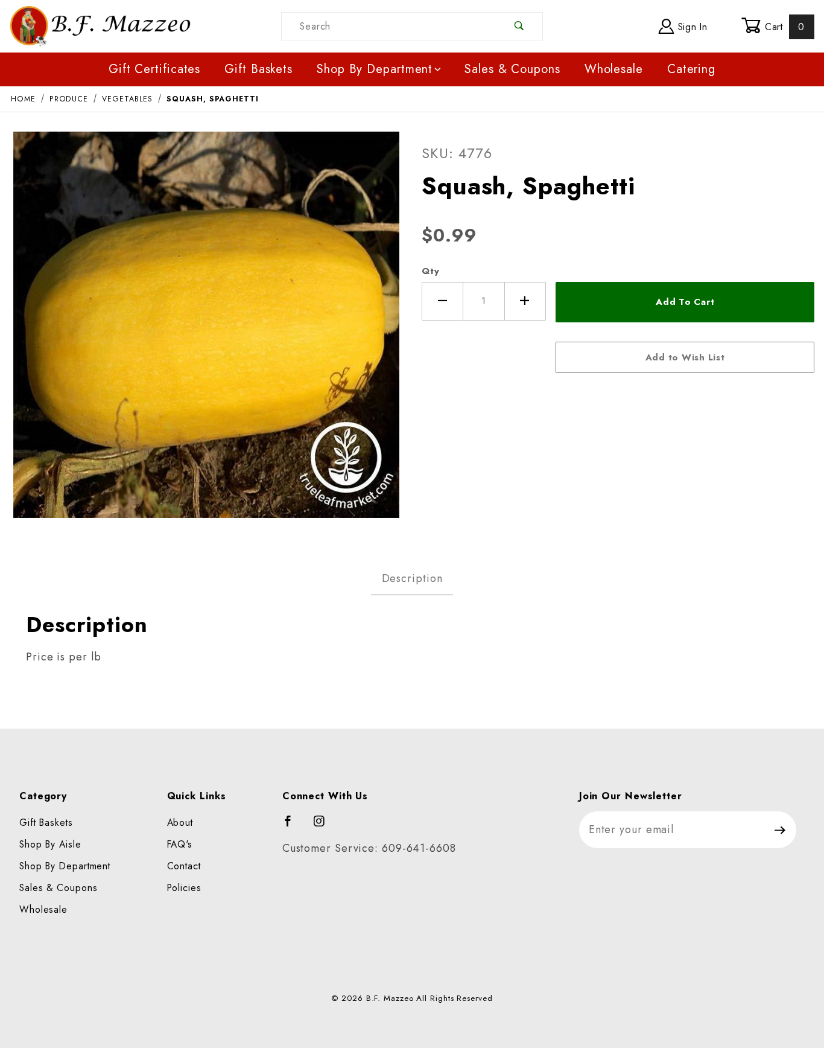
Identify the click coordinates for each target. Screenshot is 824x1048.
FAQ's (180, 844)
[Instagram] (324, 826)
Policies (184, 888)
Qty (431, 271)
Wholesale (614, 69)
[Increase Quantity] (526, 301)
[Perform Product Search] (519, 26)
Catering (691, 69)
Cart (783, 27)
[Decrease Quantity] (442, 301)
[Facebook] (293, 826)
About (180, 822)
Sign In (691, 27)
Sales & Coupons (512, 69)
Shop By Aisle (50, 844)
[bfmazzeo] (100, 25)
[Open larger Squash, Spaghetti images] (206, 333)
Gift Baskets (258, 69)
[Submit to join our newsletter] (780, 829)
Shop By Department (375, 69)
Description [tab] (412, 578)
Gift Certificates (154, 69)
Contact (184, 866)
